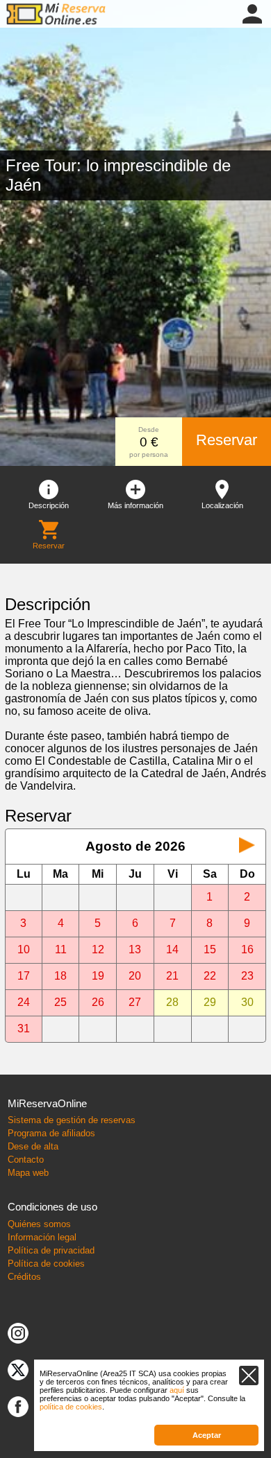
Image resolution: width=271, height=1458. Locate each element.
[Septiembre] (247, 846)
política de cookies (71, 1407)
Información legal (42, 1237)
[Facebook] (18, 1405)
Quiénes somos (39, 1224)
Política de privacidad (51, 1250)
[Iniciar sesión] (252, 13)
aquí (177, 1390)
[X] (18, 1369)
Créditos (24, 1277)
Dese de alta (33, 1146)
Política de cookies (46, 1263)
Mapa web (28, 1173)
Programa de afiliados (51, 1133)
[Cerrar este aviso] (248, 1375)
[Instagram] (18, 1332)
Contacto (26, 1159)
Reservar (226, 440)
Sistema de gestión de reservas (72, 1120)
